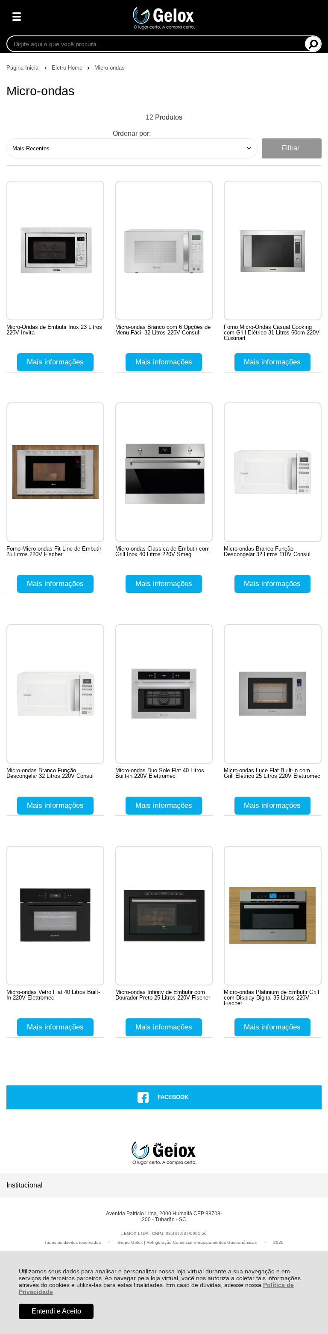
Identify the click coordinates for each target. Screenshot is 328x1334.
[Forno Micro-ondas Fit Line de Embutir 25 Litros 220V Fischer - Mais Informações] (55, 472)
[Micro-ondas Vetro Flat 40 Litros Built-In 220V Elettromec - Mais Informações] (55, 916)
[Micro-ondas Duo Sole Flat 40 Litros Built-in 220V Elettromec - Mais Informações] (164, 694)
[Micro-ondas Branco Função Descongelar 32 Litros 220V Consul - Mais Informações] (55, 694)
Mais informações (55, 362)
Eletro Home (68, 68)
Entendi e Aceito (56, 1311)
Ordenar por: (132, 133)
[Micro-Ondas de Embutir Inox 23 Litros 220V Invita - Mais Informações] (55, 251)
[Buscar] (313, 43)
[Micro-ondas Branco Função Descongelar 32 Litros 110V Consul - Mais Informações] (273, 472)
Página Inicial (23, 68)
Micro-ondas (109, 68)
